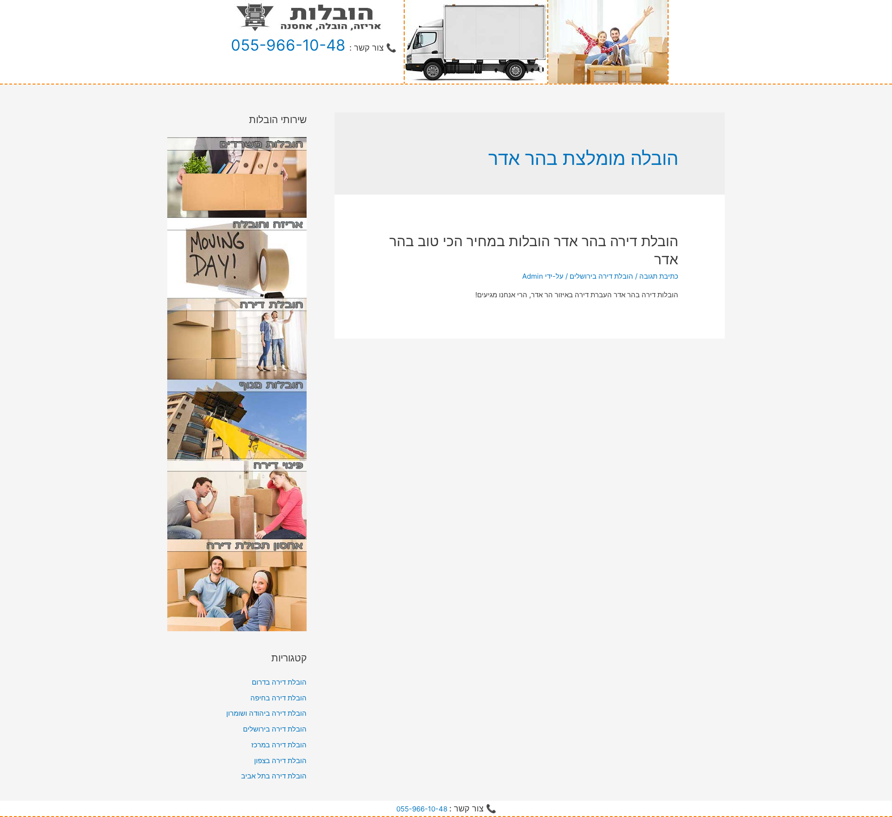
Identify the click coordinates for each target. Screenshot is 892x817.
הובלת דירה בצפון (280, 760)
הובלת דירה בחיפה (278, 697)
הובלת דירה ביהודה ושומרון (266, 713)
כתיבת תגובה (658, 276)
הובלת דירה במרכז (279, 744)
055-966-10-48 (288, 45)
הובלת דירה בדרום (279, 682)
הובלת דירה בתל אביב (274, 775)
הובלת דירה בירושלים (601, 276)
